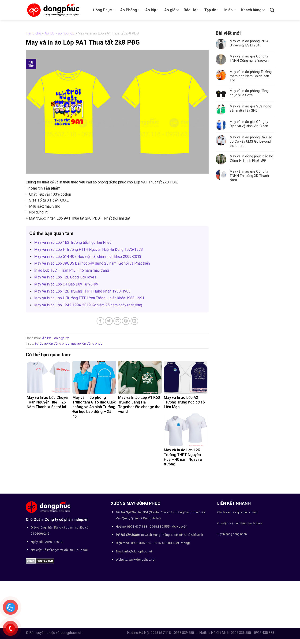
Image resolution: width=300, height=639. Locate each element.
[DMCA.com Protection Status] (40, 561)
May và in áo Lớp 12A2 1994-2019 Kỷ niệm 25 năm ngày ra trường (88, 305)
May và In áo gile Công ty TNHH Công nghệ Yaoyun (249, 58)
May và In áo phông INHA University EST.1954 (249, 43)
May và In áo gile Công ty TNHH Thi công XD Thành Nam (249, 175)
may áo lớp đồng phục (86, 343)
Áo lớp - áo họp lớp (59, 33)
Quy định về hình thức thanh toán (239, 523)
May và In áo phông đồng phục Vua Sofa (249, 93)
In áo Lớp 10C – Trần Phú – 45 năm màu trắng (71, 270)
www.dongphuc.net (142, 559)
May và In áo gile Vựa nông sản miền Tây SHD (250, 108)
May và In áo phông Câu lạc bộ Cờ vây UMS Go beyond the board (251, 141)
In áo (228, 10)
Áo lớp (150, 10)
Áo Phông (128, 10)
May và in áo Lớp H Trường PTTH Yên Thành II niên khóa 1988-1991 (89, 298)
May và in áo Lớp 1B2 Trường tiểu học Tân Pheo (73, 242)
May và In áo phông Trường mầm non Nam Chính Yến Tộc (251, 76)
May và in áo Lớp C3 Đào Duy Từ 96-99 (66, 284)
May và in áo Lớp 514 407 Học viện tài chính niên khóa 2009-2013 (87, 256)
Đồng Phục (102, 10)
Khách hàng (251, 10)
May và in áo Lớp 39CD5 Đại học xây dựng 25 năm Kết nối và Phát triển (92, 263)
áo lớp (38, 343)
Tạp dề (210, 10)
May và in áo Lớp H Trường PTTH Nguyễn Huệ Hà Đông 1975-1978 (88, 249)
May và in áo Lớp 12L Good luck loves (65, 277)
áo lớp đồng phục (56, 343)
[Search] (272, 10)
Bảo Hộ (190, 10)
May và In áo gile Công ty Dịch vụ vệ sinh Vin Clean (249, 124)
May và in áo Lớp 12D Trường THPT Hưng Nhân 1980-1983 (82, 291)
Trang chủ (33, 33)
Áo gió (170, 10)
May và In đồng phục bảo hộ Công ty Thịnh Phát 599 (251, 158)
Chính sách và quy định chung (237, 512)
